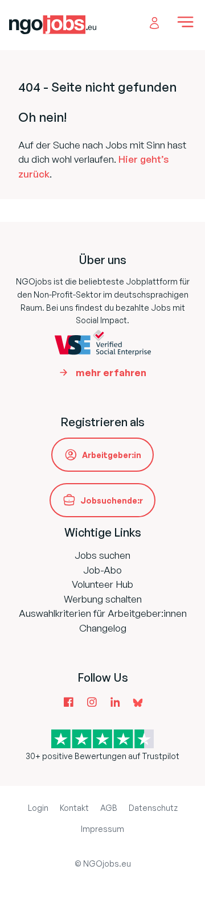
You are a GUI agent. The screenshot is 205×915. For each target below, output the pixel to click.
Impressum (102, 829)
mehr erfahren (111, 372)
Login (38, 808)
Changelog (102, 628)
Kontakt (74, 808)
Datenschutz (153, 808)
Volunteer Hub (102, 584)
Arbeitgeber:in (111, 455)
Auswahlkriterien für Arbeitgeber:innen (103, 613)
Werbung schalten (103, 599)
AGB (108, 808)
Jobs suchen (102, 555)
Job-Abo (102, 570)
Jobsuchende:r (111, 500)
